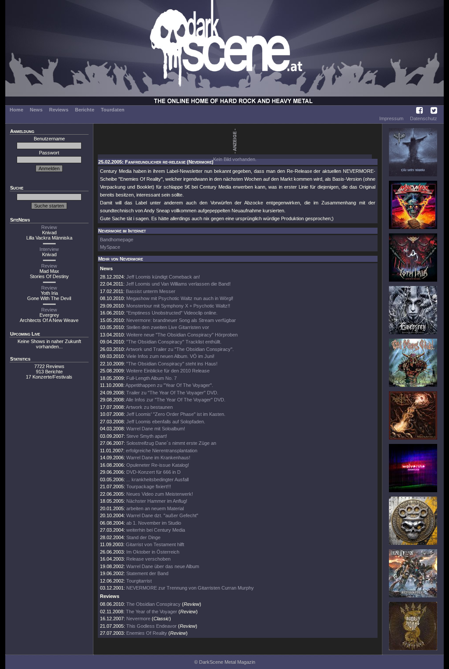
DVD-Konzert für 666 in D (153, 472)
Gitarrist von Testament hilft (155, 544)
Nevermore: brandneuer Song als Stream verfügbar (181, 320)
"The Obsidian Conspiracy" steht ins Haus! (171, 363)
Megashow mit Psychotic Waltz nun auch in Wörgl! (179, 298)
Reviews (58, 109)
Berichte (84, 109)
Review (49, 227)
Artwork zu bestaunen (149, 407)
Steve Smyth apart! (146, 436)
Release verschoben (148, 559)
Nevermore (138, 618)
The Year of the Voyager (151, 611)
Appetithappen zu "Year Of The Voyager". (169, 385)
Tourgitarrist (139, 580)
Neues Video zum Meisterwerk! (159, 494)
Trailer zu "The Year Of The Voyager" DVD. (172, 392)
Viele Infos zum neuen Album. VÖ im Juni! (170, 356)
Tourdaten (113, 109)
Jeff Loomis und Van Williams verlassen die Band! (178, 283)
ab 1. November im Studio (153, 523)
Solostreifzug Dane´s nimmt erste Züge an (171, 443)
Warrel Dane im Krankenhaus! (158, 457)
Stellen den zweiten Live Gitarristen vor (167, 327)
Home (16, 109)
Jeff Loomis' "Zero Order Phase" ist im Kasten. (175, 414)
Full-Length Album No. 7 (151, 378)
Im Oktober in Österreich (152, 552)
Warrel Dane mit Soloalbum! (155, 428)
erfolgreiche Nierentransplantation (161, 450)
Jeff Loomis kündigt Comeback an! (163, 276)
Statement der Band (147, 573)
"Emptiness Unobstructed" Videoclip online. (171, 312)
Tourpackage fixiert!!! (148, 486)
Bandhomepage (116, 239)
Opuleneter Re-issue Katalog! (157, 465)
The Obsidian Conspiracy (153, 604)
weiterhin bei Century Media (155, 530)
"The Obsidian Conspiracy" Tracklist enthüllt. (173, 341)
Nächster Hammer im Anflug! (156, 501)
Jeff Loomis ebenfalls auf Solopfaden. (165, 421)
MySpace (110, 247)
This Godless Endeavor (151, 626)
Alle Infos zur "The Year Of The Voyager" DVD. (175, 399)
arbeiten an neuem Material (155, 508)
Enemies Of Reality (146, 633)
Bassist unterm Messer (150, 291)
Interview (49, 249)
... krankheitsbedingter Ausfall (157, 479)
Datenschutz (423, 118)
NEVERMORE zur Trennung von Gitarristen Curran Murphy (190, 587)
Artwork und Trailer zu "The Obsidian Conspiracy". (180, 349)
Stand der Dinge (143, 537)
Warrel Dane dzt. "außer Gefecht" (162, 515)
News (36, 109)
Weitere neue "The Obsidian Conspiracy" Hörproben (182, 334)
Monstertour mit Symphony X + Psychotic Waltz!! (178, 305)
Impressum (391, 118)
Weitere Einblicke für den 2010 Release (168, 370)
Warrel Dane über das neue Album (162, 566)
